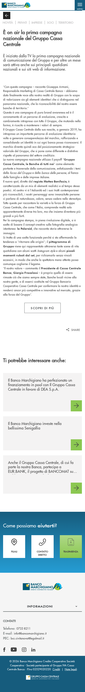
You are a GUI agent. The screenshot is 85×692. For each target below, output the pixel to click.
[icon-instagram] (24, 649)
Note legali (71, 669)
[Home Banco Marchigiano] (16, 5)
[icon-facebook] (4, 649)
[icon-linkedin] (33, 649)
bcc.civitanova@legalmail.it (27, 638)
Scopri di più (42, 308)
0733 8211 (24, 628)
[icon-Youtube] (14, 649)
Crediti (56, 669)
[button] (80, 5)
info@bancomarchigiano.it (30, 633)
